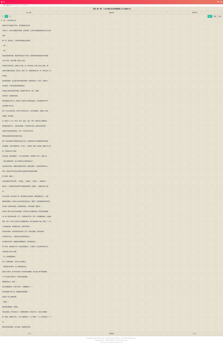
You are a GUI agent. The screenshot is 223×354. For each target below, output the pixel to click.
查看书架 (194, 12)
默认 (210, 16)
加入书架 (28, 12)
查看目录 (111, 12)
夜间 (220, 16)
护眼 (215, 16)
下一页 (194, 333)
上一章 (29, 333)
